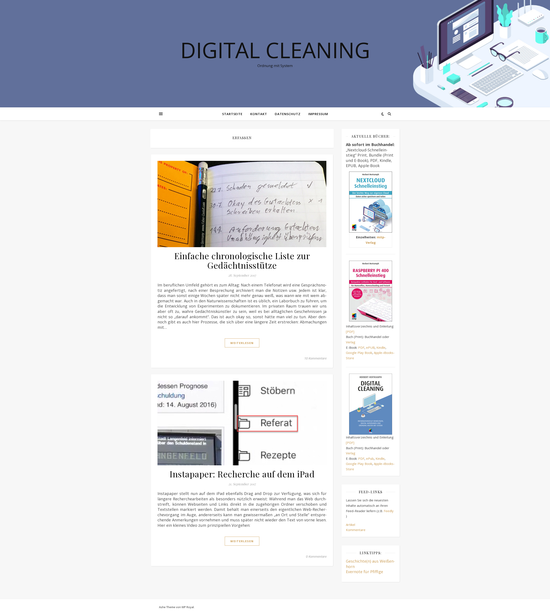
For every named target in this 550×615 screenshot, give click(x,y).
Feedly (389, 511)
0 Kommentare (316, 556)
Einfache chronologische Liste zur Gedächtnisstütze (242, 260)
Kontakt (258, 114)
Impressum (318, 114)
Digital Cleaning (275, 50)
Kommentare (355, 530)
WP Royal (188, 607)
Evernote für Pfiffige (364, 571)
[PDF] (350, 331)
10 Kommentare (315, 358)
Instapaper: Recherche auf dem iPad (242, 474)
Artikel (350, 524)
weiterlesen (242, 343)
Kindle (380, 347)
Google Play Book (359, 352)
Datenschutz (288, 114)
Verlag (350, 342)
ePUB (370, 347)
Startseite (232, 114)
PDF (361, 347)
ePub (370, 458)
